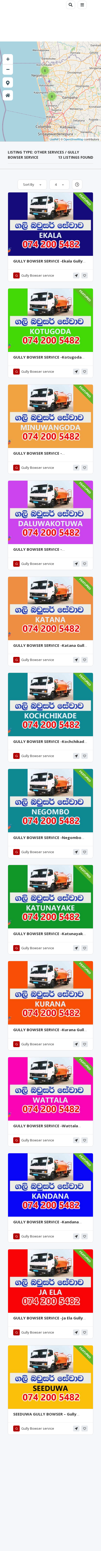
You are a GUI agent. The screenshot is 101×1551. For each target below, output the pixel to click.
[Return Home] (8, 95)
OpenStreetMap (73, 139)
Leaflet (54, 139)
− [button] (8, 69)
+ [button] (8, 59)
